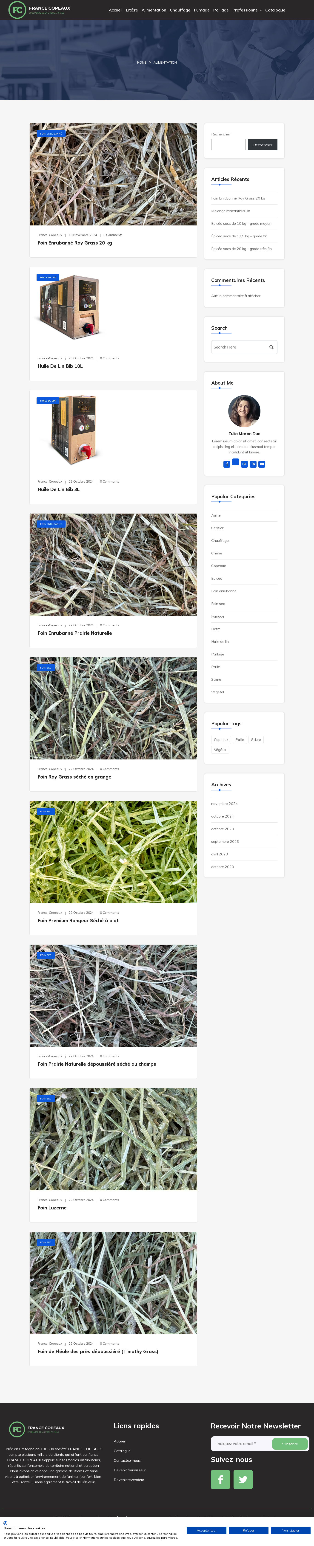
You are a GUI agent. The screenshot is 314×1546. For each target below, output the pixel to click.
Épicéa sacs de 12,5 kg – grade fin (239, 236)
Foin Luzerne (52, 1208)
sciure (256, 739)
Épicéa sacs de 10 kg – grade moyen (241, 223)
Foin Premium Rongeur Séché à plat (78, 920)
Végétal (217, 692)
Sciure (216, 679)
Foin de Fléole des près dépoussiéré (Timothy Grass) (98, 1351)
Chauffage (180, 10)
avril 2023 (219, 854)
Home (141, 62)
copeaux (221, 739)
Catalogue (275, 10)
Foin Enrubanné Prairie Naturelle (75, 633)
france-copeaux (50, 235)
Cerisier (217, 528)
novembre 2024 (224, 803)
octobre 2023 (222, 828)
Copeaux (218, 565)
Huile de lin (48, 277)
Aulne (216, 515)
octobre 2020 (222, 866)
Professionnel (245, 10)
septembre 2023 (225, 841)
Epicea (216, 578)
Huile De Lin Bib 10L (60, 366)
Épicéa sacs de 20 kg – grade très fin (241, 248)
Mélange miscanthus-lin (230, 210)
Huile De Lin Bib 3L (59, 489)
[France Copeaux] (39, 10)
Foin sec (45, 667)
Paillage (221, 10)
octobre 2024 (222, 816)
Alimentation (154, 10)
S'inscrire (290, 1444)
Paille (215, 666)
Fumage (202, 10)
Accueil (115, 10)
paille (239, 739)
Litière (132, 10)
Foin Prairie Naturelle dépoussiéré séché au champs (97, 1064)
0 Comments (113, 235)
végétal (220, 750)
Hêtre (216, 629)
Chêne (216, 553)
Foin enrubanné (51, 133)
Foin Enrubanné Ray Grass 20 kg (75, 243)
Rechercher (220, 134)
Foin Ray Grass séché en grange (74, 777)
